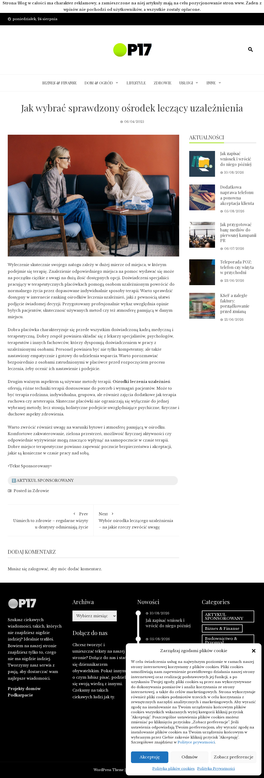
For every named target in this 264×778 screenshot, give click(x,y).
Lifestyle (136, 82)
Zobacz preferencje (233, 757)
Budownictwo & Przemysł (221, 640)
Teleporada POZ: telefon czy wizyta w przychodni (237, 267)
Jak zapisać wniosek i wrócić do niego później (235, 159)
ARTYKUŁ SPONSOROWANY (224, 616)
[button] (253, 650)
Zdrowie (162, 82)
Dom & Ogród (99, 82)
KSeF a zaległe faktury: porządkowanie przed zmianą (234, 303)
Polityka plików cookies (173, 768)
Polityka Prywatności (216, 768)
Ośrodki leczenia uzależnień (141, 381)
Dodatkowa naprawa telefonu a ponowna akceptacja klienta (237, 195)
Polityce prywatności (196, 742)
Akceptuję (150, 757)
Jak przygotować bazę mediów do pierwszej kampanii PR (238, 232)
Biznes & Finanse (59, 82)
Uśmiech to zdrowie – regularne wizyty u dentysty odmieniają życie (50, 521)
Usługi (186, 82)
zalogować (38, 569)
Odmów (190, 757)
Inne (211, 82)
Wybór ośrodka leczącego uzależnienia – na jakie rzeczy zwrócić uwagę (136, 521)
